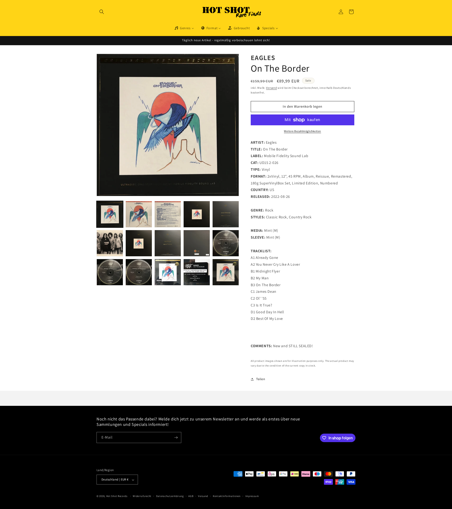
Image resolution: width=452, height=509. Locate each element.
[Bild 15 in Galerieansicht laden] (225, 272)
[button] (102, 12)
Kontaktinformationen (227, 496)
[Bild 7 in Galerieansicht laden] (138, 243)
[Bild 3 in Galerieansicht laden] (167, 214)
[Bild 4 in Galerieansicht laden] (196, 214)
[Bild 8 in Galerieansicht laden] (167, 243)
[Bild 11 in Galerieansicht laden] (110, 272)
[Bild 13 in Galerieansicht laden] (167, 272)
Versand (271, 88)
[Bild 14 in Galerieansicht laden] (196, 272)
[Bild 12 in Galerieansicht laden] (138, 272)
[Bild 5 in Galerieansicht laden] (225, 214)
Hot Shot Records (117, 496)
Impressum (252, 496)
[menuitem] (184, 28)
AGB (190, 496)
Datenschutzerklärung (170, 496)
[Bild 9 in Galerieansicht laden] (196, 243)
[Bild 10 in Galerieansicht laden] (225, 243)
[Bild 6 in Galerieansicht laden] (110, 243)
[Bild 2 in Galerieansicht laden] (138, 214)
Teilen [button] (260, 379)
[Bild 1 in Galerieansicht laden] (110, 214)
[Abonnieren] (176, 437)
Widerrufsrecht (142, 496)
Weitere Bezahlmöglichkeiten (302, 131)
